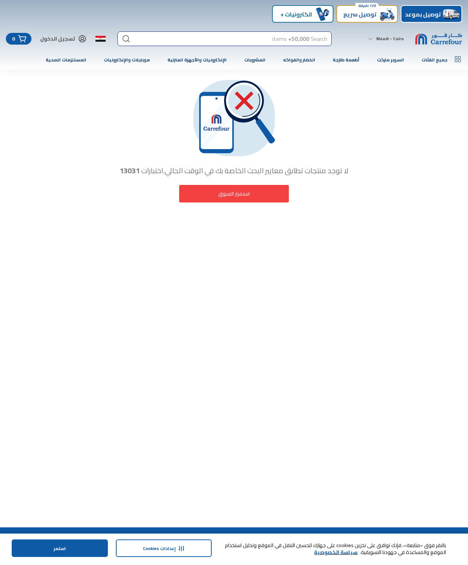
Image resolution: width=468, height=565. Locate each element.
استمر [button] (60, 548)
